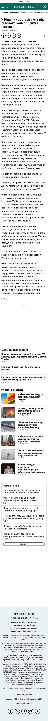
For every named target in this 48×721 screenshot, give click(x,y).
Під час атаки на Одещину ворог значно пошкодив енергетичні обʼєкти (31, 453)
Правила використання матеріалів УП (24, 628)
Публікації (14, 13)
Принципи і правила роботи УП (24, 631)
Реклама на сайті (18, 622)
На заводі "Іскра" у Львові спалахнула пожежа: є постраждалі (31, 411)
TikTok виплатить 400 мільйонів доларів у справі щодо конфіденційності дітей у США (23, 518)
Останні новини (11, 486)
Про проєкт (32, 622)
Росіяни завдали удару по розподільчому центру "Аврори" (30, 397)
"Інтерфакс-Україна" (23, 646)
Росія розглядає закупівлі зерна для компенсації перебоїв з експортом (30, 439)
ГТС (4, 298)
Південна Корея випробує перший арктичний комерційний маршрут (30, 425)
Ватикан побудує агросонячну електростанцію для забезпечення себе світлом (31, 468)
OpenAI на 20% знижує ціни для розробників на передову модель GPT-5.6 (23, 500)
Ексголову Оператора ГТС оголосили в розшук (20, 368)
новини (5, 13)
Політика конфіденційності (24, 625)
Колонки (25, 13)
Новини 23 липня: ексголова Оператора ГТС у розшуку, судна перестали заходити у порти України (23, 357)
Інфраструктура (37, 13)
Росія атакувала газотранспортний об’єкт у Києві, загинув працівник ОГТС (23, 378)
